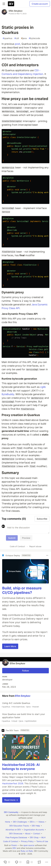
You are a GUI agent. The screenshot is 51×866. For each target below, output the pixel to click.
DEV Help (36, 826)
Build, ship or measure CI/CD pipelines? (22, 590)
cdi (16, 38)
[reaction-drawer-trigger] (7, 862)
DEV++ (33, 822)
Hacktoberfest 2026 (12, 783)
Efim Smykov (15, 10)
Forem (14, 845)
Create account (40, 3)
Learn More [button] (10, 646)
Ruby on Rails (27, 851)
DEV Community (11, 812)
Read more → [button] (11, 800)
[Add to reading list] (29, 862)
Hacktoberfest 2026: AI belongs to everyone (21, 767)
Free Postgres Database (16, 837)
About (27, 833)
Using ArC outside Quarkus (20, 705)
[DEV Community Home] (11, 3)
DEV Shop (34, 837)
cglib (43, 387)
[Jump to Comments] (18, 862)
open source (28, 845)
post (17, 43)
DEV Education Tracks (19, 826)
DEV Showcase (15, 833)
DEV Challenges (20, 822)
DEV (14, 848)
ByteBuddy (8, 394)
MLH (43, 837)
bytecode (34, 38)
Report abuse (35, 546)
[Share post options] (46, 862)
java (24, 38)
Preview (26, 538)
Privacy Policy (27, 841)
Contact (36, 833)
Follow (25, 670)
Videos (41, 822)
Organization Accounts (34, 829)
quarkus (7, 38)
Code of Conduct (17, 546)
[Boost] (39, 862)
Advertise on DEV (13, 829)
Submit (12, 538)
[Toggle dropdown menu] (47, 555)
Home (7, 822)
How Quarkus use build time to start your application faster (23, 717)
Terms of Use (42, 841)
